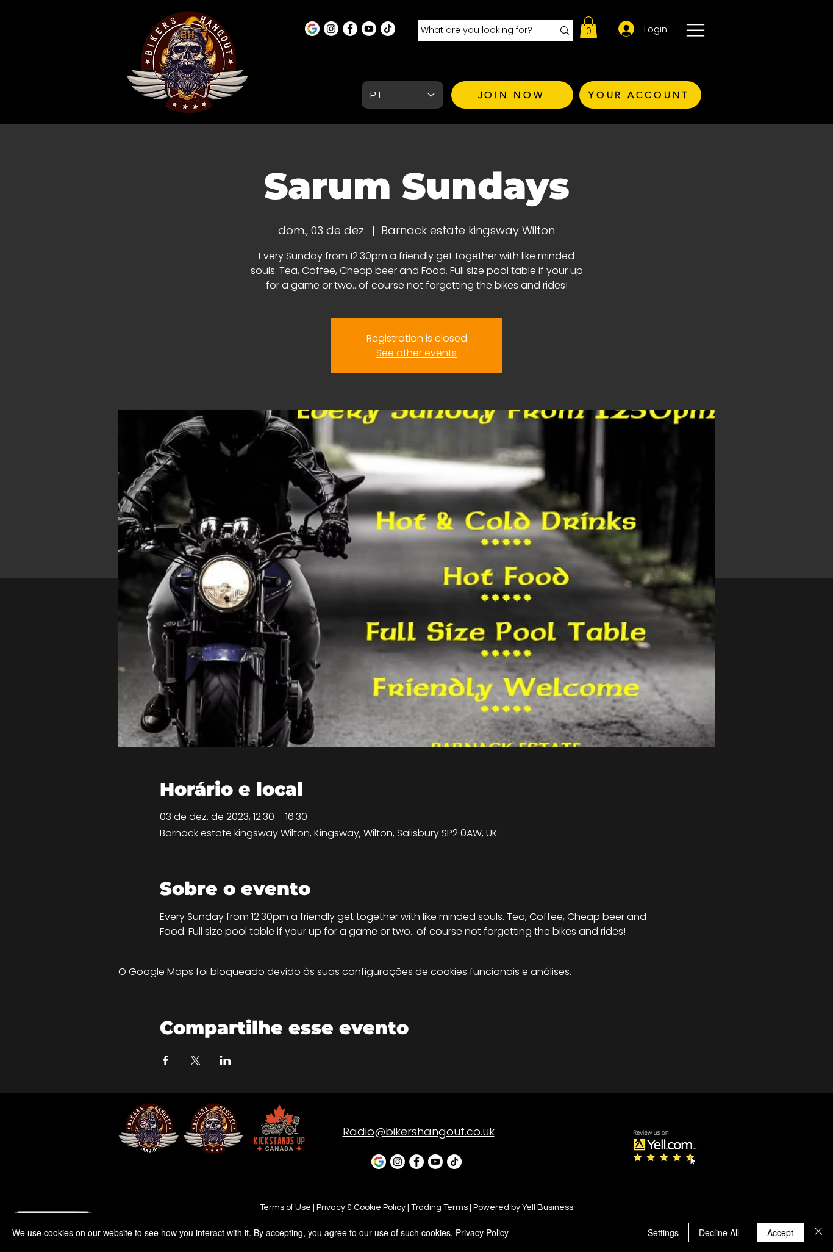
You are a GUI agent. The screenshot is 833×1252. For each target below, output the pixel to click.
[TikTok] (388, 28)
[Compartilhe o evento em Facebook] (165, 1060)
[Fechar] (818, 1232)
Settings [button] (663, 1232)
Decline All (719, 1232)
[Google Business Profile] (312, 28)
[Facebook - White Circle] (350, 28)
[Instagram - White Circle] (331, 28)
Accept (780, 1232)
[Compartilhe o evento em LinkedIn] (225, 1060)
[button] (588, 27)
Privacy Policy (482, 1232)
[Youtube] (369, 28)
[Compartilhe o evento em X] (195, 1060)
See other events (416, 353)
